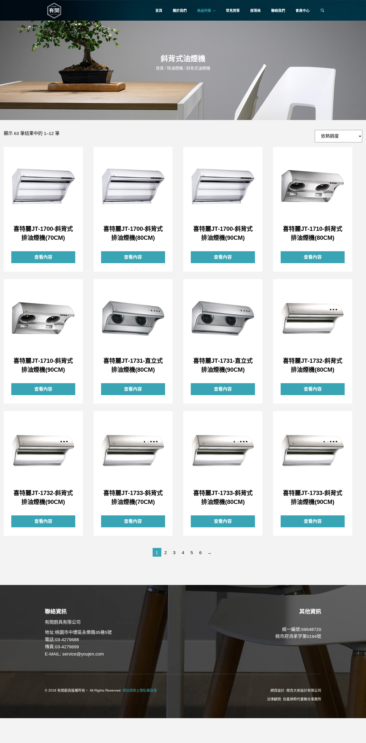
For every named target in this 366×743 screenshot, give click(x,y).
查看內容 (43, 186)
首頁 (160, 68)
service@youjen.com (83, 654)
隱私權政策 (148, 690)
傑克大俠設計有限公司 (303, 690)
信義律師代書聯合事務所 (302, 699)
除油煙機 (175, 68)
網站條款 (129, 690)
